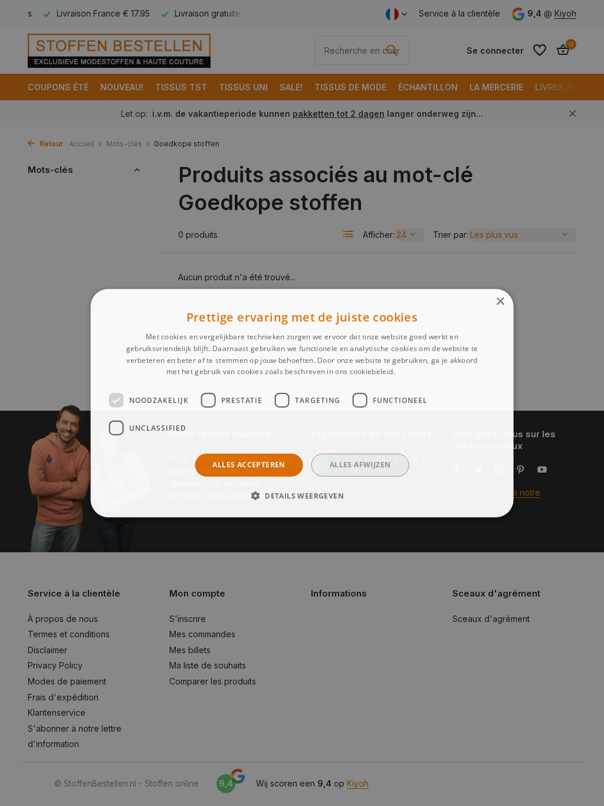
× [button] (499, 301)
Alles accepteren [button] (248, 465)
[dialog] (302, 403)
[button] (302, 495)
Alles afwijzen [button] (360, 465)
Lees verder (417, 371)
